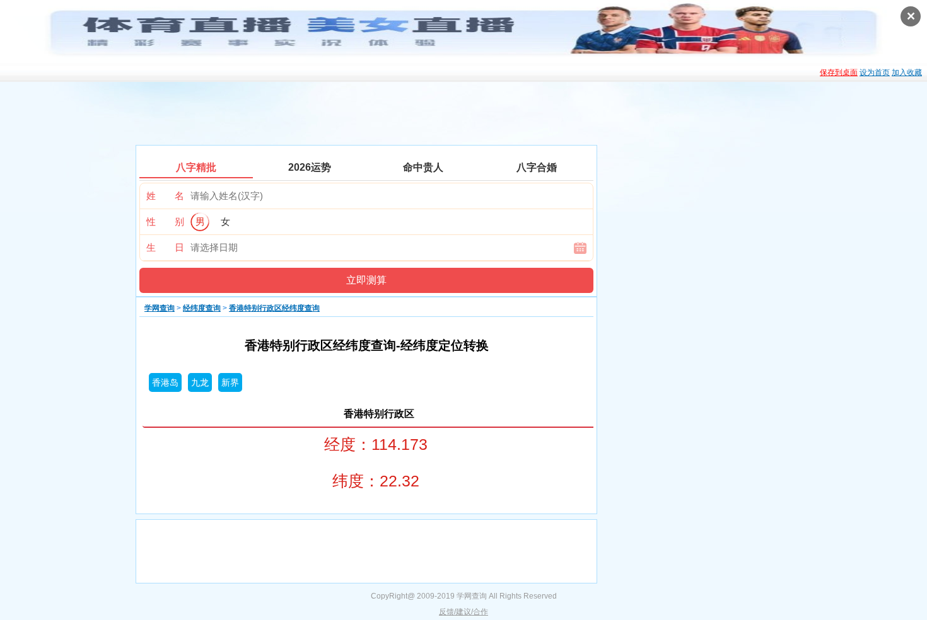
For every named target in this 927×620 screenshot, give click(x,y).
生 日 (165, 247)
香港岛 (165, 382)
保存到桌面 (839, 72)
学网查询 (159, 308)
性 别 (165, 221)
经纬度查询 (202, 308)
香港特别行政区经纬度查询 (274, 308)
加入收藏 (907, 72)
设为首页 (875, 72)
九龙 (200, 382)
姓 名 (165, 195)
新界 (230, 382)
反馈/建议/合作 (463, 611)
